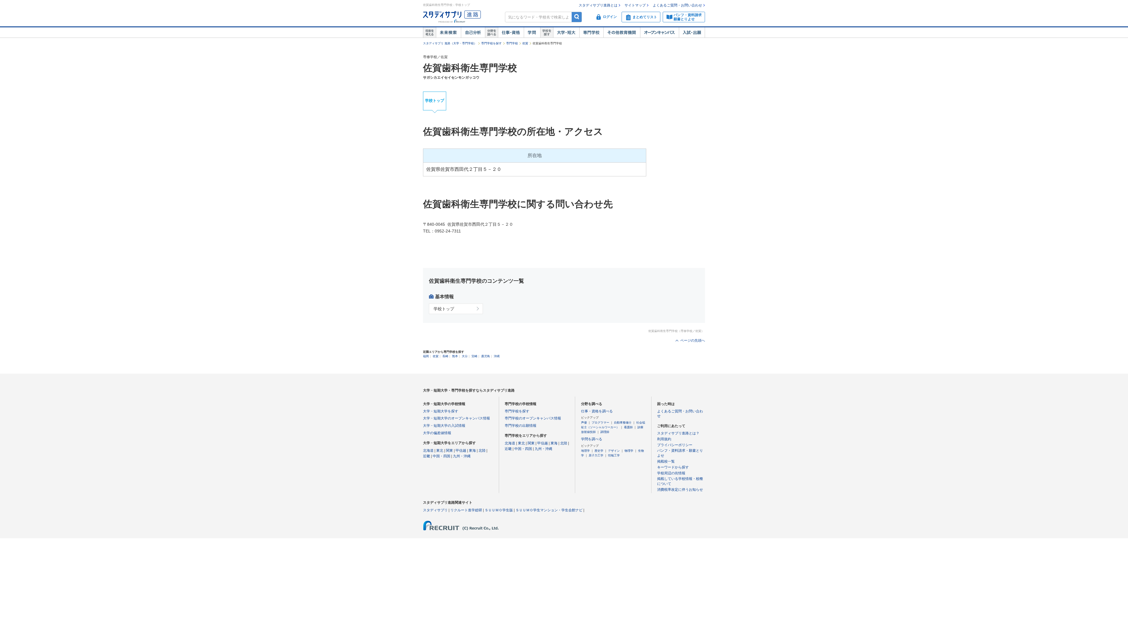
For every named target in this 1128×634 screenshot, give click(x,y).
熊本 (455, 356)
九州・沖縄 (462, 456)
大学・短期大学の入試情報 (444, 426)
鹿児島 (485, 356)
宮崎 (474, 356)
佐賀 (525, 43)
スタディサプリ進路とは (598, 5)
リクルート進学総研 (466, 510)
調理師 (604, 432)
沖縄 (497, 356)
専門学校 (591, 32)
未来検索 (448, 32)
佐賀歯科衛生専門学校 (470, 68)
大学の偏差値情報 (437, 433)
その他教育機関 (621, 32)
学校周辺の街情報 (671, 473)
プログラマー (600, 422)
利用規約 (664, 439)
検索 (577, 17)
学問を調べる (591, 439)
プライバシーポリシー (674, 445)
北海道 (428, 450)
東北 (439, 450)
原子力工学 (596, 455)
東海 (472, 450)
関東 (449, 450)
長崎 (445, 356)
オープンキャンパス (659, 32)
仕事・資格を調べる (597, 411)
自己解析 (473, 32)
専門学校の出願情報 (520, 426)
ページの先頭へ (692, 340)
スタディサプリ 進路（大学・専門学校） (450, 43)
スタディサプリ (435, 510)
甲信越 (461, 450)
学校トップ (434, 100)
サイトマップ (635, 5)
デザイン (614, 450)
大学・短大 (566, 32)
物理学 (629, 450)
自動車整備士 (623, 422)
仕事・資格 (511, 32)
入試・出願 (692, 32)
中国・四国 (441, 456)
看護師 (628, 427)
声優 (584, 422)
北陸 (482, 450)
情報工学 (614, 455)
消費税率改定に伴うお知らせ (680, 490)
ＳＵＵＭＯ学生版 (499, 510)
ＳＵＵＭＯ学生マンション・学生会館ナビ (549, 510)
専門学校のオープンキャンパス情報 (533, 418)
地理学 (585, 450)
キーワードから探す (673, 467)
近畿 (426, 456)
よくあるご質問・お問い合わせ (677, 5)
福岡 (426, 356)
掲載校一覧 (666, 461)
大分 (465, 356)
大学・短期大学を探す (440, 411)
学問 (532, 32)
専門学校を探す (491, 43)
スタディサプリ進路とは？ (678, 433)
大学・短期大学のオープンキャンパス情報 (456, 418)
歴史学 (599, 450)
